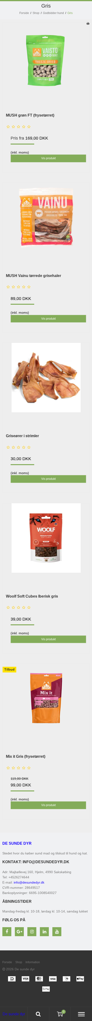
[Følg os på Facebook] (6, 931)
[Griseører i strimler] (46, 386)
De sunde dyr (17, 843)
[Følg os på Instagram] (31, 931)
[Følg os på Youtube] (56, 931)
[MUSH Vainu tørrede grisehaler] (46, 226)
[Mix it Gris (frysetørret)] (46, 707)
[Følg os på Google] (19, 931)
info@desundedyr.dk (29, 882)
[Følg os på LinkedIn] (44, 931)
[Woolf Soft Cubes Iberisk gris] (46, 546)
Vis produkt (48, 158)
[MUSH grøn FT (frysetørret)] (46, 65)
